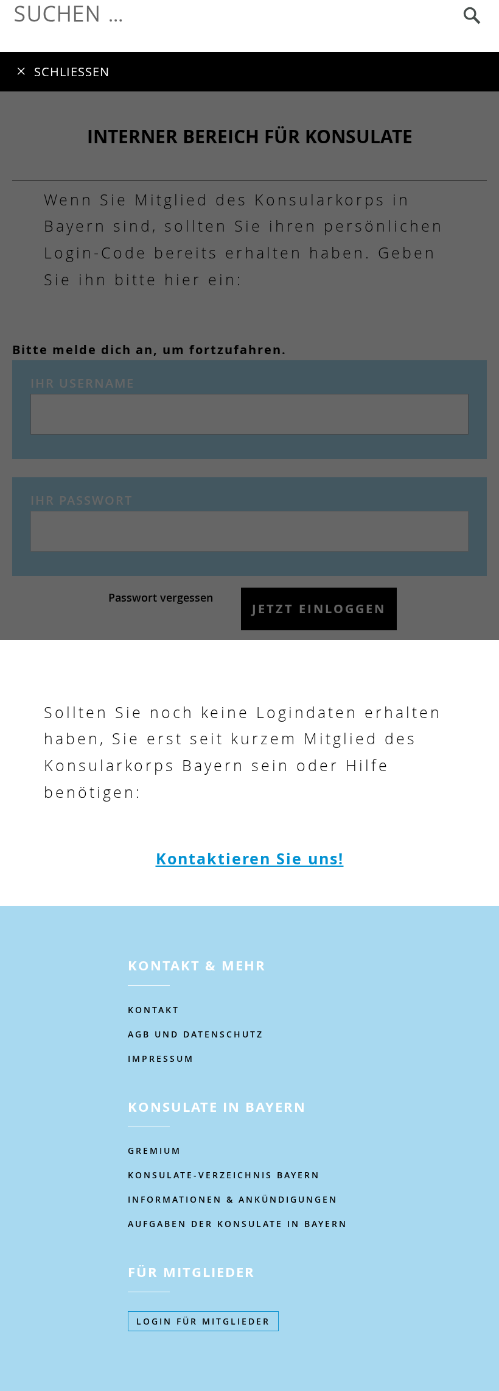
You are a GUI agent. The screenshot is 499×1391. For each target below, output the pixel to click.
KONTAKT (154, 1010)
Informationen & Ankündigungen (233, 1199)
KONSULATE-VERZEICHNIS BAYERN (224, 1175)
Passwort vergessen (160, 597)
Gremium (154, 1150)
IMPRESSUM (161, 1058)
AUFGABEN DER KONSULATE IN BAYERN (237, 1223)
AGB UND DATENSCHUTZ (195, 1034)
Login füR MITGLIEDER (203, 1321)
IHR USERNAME (82, 383)
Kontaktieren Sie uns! (250, 858)
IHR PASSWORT (81, 500)
